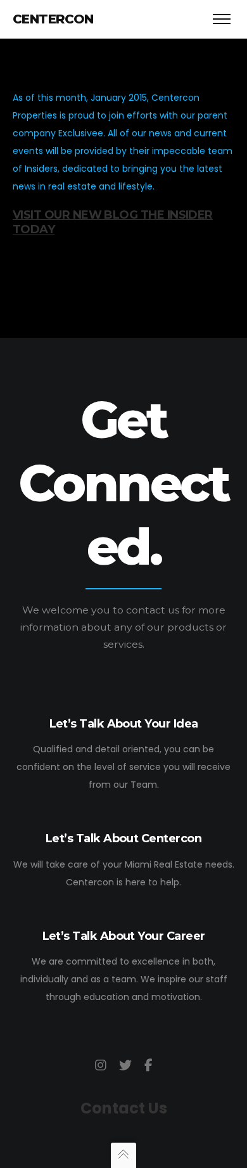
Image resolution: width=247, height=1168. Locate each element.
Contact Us (123, 1108)
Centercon (53, 19)
